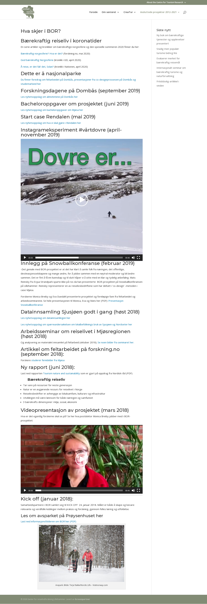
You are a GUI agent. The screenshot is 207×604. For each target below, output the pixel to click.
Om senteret (109, 12)
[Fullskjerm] (138, 257)
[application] (82, 200)
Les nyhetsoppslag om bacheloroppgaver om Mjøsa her (52, 109)
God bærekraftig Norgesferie (37, 60)
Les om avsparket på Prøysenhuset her (62, 515)
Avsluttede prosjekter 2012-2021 (158, 12)
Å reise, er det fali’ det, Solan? (37, 66)
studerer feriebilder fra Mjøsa (48, 360)
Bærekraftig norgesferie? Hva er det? (42, 53)
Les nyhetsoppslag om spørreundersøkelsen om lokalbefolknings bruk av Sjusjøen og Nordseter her (76, 324)
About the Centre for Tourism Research (165, 2)
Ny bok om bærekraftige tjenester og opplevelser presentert (171, 39)
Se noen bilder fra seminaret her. (116, 342)
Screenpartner (82, 599)
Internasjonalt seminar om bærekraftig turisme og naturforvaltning (171, 72)
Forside (93, 12)
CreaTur (128, 12)
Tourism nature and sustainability (62, 373)
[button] (81, 199)
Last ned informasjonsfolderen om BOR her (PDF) (48, 521)
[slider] (79, 257)
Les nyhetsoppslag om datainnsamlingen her (45, 317)
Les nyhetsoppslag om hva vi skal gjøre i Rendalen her (51, 122)
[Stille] (133, 257)
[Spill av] (25, 257)
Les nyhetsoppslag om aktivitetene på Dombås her (49, 96)
